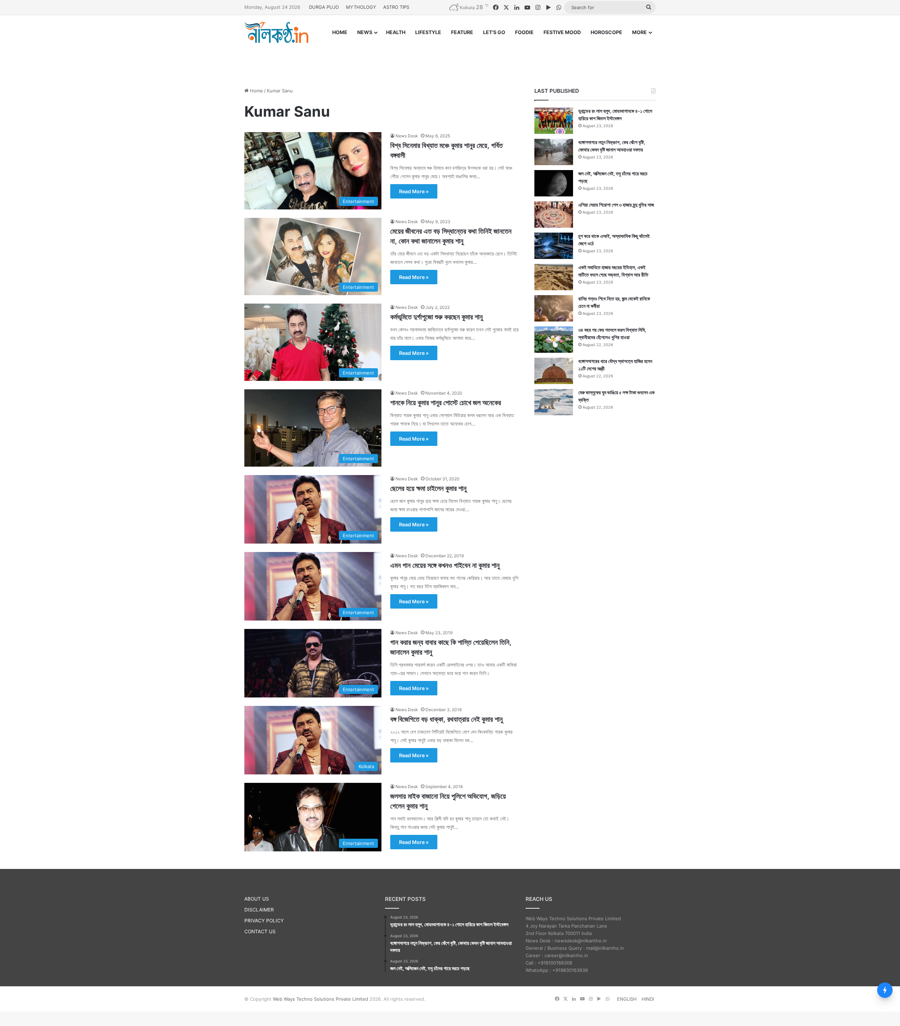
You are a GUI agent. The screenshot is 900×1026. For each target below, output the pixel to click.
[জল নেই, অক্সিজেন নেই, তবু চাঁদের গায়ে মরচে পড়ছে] (553, 183)
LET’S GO (494, 32)
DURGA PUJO (324, 7)
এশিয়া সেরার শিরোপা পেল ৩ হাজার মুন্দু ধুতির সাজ (616, 205)
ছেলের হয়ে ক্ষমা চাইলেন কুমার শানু (428, 488)
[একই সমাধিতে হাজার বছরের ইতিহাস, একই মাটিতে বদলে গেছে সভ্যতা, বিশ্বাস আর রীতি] (553, 277)
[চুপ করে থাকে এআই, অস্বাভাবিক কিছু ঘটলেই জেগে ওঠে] (553, 246)
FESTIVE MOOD (562, 32)
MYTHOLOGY (361, 7)
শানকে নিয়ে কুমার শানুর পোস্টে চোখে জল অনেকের (445, 402)
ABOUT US (256, 899)
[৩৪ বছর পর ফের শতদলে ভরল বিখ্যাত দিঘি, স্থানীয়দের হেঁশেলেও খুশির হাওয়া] (553, 339)
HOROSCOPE (606, 32)
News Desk (407, 135)
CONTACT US (260, 931)
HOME (339, 32)
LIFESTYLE (428, 32)
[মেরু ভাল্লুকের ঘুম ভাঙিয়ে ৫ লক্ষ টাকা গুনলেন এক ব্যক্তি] (553, 402)
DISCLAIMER (259, 910)
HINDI (648, 999)
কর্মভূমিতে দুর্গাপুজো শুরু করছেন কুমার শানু (436, 317)
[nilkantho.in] (276, 32)
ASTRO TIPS (396, 7)
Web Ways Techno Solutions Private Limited (320, 999)
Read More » (414, 191)
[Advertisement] (450, 58)
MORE (639, 32)
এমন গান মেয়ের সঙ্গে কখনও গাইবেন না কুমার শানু (445, 565)
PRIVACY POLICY (264, 920)
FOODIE (524, 32)
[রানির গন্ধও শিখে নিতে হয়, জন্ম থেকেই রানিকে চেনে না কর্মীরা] (553, 308)
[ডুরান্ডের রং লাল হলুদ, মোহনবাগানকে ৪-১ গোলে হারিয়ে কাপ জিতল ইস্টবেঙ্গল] (553, 121)
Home (256, 90)
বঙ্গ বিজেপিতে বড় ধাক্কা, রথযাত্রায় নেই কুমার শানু (446, 719)
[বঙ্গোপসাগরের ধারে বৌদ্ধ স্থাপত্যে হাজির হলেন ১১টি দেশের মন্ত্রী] (553, 371)
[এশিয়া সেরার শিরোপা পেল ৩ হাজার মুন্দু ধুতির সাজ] (553, 214)
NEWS (364, 32)
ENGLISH (627, 999)
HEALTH (395, 32)
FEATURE (462, 32)
